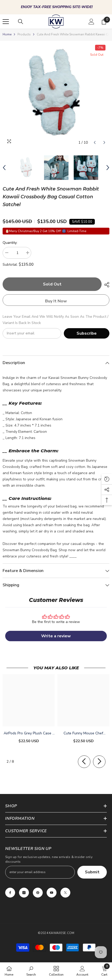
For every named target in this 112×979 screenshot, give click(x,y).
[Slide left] (84, 761)
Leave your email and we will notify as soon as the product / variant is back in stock (55, 319)
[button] (94, 142)
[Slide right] (99, 761)
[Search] (20, 21)
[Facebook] (10, 893)
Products (24, 34)
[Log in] (91, 21)
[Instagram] (24, 893)
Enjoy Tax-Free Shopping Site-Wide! (57, 6)
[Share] (105, 284)
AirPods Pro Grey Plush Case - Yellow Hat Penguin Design (29, 733)
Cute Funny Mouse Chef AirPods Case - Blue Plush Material (83, 733)
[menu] (6, 21)
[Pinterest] (38, 893)
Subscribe (87, 333)
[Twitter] (65, 893)
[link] (31, 970)
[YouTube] (52, 893)
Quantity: (10, 242)
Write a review (56, 636)
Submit (92, 872)
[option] (56, 7)
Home (7, 34)
